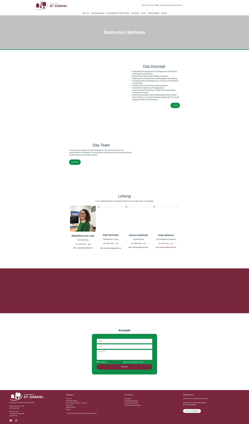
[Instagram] (16, 420)
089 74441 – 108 (84, 244)
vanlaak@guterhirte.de (85, 248)
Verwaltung (135, 13)
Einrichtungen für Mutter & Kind (118, 13)
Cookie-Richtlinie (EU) (131, 403)
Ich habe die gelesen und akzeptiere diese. (121, 362)
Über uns (85, 13)
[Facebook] (10, 420)
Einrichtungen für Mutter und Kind (76, 403)
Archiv (143, 13)
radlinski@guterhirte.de (140, 247)
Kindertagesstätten (98, 13)
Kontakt (164, 13)
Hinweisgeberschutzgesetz (132, 405)
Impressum (127, 398)
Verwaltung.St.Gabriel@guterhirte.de (171, 5)
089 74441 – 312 (140, 243)
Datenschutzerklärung (115, 362)
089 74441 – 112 (112, 243)
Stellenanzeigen (153, 13)
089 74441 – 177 (168, 243)
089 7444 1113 (149, 5)
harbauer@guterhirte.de (168, 247)
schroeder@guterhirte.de (112, 248)
